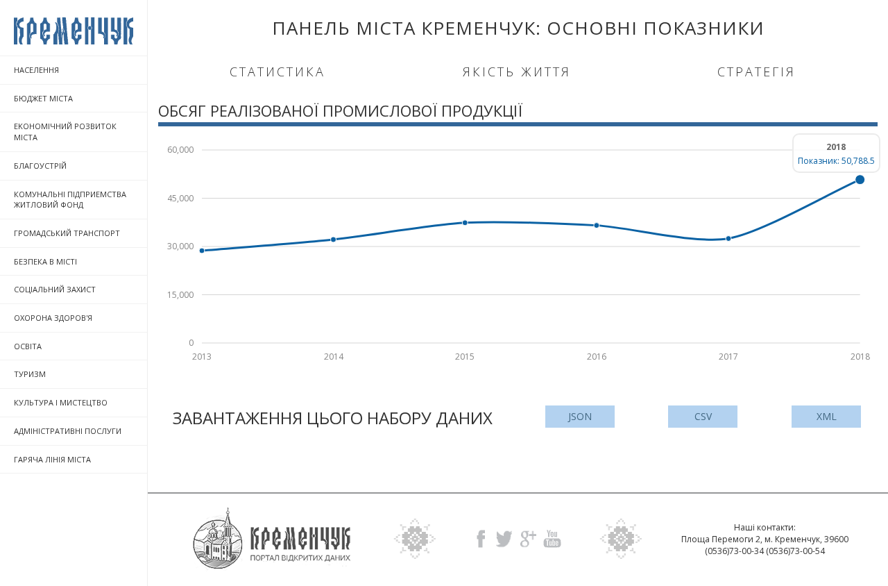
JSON (580, 416)
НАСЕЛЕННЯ (36, 70)
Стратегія (756, 71)
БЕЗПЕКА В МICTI (45, 261)
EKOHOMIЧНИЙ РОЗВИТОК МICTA (65, 131)
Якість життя (517, 71)
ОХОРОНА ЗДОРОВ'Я (53, 317)
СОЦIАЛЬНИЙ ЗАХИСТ (55, 289)
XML (827, 416)
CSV (703, 416)
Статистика (277, 71)
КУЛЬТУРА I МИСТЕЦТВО (61, 402)
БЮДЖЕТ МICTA (43, 98)
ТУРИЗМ (30, 374)
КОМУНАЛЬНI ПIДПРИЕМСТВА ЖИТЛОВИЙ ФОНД (70, 199)
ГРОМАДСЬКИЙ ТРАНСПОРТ (67, 233)
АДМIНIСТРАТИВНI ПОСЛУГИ (67, 431)
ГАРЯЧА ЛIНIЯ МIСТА (52, 459)
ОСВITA (28, 346)
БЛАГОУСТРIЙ (40, 165)
